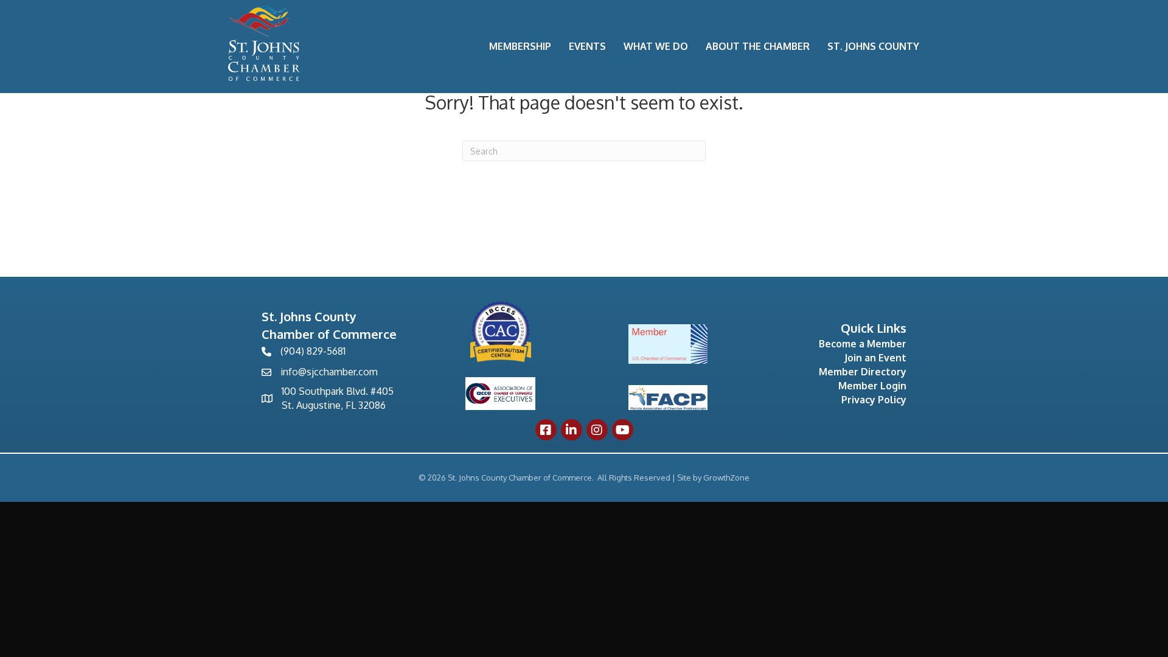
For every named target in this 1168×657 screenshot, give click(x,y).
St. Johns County (873, 46)
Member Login (872, 386)
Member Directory (862, 372)
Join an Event (875, 358)
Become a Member (862, 344)
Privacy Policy (873, 400)
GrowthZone (726, 477)
